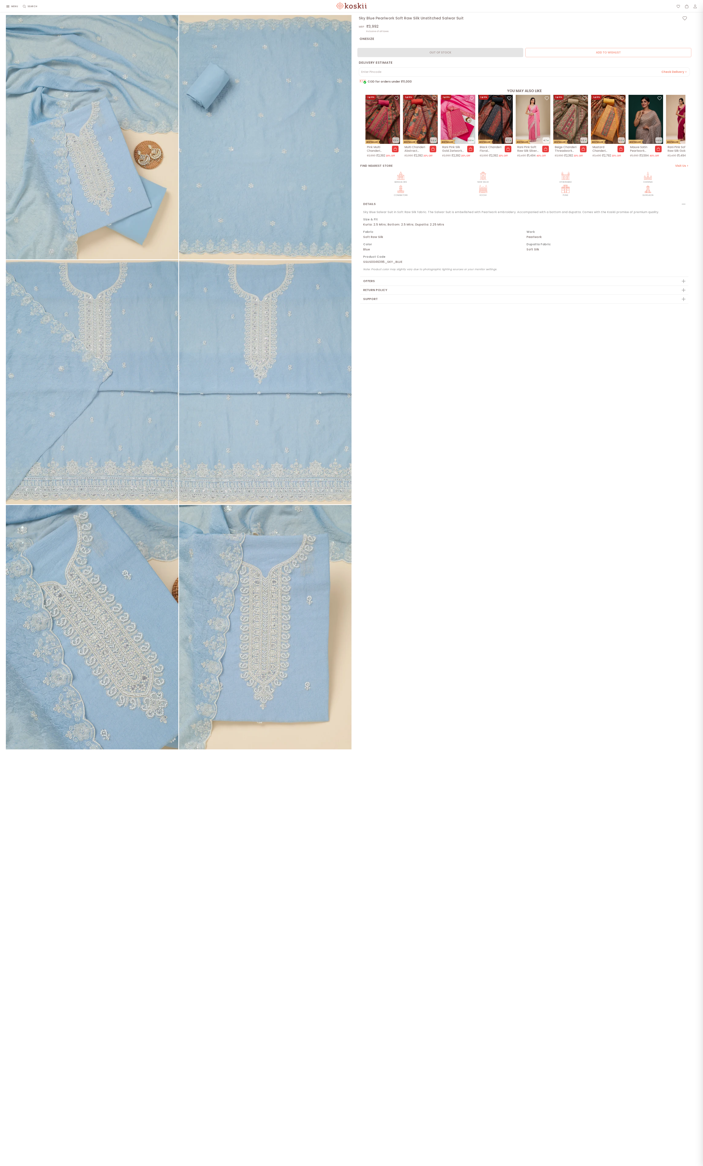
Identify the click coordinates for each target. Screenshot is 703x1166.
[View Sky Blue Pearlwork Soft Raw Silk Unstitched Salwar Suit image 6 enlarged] (265, 627)
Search (32, 6)
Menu (14, 6)
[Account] (695, 6)
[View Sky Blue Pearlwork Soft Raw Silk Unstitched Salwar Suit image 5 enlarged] (92, 627)
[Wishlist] (678, 6)
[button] (395, 149)
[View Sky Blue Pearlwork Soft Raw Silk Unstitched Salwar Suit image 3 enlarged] (92, 382)
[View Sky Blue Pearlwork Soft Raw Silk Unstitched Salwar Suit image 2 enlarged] (265, 137)
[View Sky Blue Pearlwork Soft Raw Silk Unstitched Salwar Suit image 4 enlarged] (265, 382)
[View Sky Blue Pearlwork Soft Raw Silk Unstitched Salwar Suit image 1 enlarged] (92, 137)
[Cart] (687, 6)
